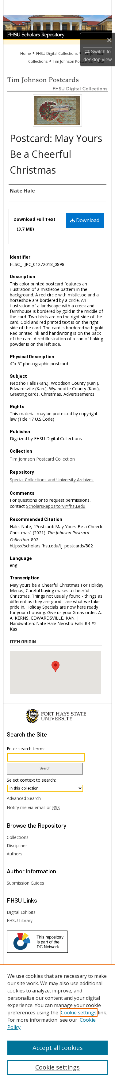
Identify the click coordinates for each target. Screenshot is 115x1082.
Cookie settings (79, 1012)
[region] (57, 1023)
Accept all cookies (58, 1048)
